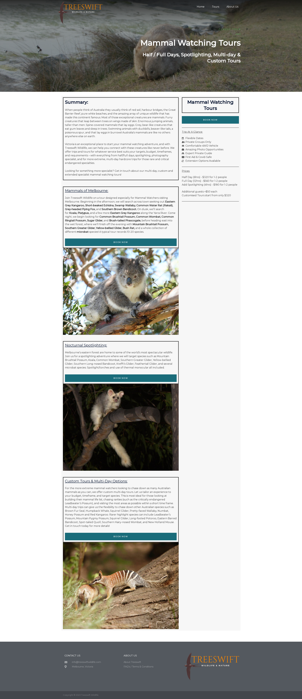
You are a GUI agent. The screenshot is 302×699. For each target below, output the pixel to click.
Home (200, 6)
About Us (232, 6)
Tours (215, 6)
